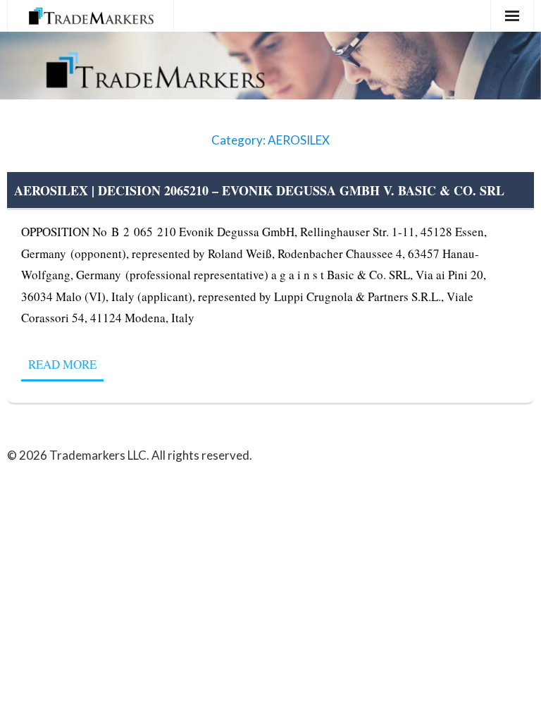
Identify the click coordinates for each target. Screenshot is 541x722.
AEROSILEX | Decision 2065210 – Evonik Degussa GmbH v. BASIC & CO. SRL (259, 190)
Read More (62, 364)
